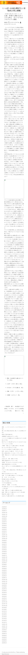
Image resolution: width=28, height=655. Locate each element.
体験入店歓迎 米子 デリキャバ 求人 (10, 460)
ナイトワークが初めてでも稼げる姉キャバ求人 (12, 449)
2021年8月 (4, 609)
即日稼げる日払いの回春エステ (9, 479)
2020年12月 (4, 624)
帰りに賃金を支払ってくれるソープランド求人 (12, 453)
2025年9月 (4, 518)
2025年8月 (4, 520)
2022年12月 (4, 579)
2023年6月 (4, 568)
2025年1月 (4, 533)
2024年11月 (4, 536)
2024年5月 (4, 548)
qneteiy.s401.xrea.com (10, 24)
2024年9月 (4, 540)
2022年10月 (4, 583)
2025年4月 (4, 527)
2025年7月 (4, 521)
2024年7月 (4, 544)
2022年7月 (4, 589)
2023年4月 (4, 572)
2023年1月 (4, 577)
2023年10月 (4, 561)
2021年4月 (4, 616)
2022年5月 (4, 592)
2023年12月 (4, 557)
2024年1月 (4, 555)
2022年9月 (4, 585)
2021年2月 (4, 620)
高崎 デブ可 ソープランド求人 (15, 391)
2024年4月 (4, 549)
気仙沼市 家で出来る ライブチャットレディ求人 (9, 408)
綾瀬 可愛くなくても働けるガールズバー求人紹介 (13, 492)
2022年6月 (4, 590)
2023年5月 (4, 570)
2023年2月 (4, 575)
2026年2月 (4, 508)
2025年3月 (4, 529)
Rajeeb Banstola (5, 654)
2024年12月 (4, 535)
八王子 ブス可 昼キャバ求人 (14, 384)
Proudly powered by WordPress (8, 652)
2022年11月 (4, 581)
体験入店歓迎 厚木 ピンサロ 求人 (9, 464)
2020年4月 (4, 639)
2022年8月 (4, 587)
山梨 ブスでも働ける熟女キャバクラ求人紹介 (12, 475)
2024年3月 (4, 551)
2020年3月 (4, 641)
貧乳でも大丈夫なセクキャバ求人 (9, 473)
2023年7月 (4, 566)
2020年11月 (4, 626)
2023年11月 (4, 559)
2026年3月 (4, 507)
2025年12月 (4, 512)
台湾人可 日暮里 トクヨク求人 (9, 484)
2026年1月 (4, 510)
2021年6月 (4, 613)
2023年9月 (4, 562)
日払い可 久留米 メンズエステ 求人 (10, 481)
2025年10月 (4, 516)
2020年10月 (4, 628)
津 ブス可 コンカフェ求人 (8, 477)
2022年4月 (4, 594)
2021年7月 (4, 611)
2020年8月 (4, 631)
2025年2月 (4, 531)
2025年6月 (4, 523)
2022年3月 (4, 596)
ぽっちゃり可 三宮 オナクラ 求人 (9, 447)
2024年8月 (4, 542)
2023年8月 (4, 564)
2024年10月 (4, 538)
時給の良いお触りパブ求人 (8, 494)
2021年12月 (4, 602)
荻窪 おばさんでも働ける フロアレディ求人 (12, 451)
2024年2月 (4, 553)
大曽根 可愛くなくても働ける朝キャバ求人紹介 (13, 445)
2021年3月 (4, 618)
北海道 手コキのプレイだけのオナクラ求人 (12, 462)
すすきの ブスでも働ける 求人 (15, 387)
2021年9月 (4, 607)
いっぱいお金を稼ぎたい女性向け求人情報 (14, 9)
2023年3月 (4, 574)
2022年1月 (4, 600)
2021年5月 (4, 615)
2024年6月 (4, 546)
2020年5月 (4, 637)
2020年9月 (4, 629)
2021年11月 (4, 603)
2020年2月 (4, 643)
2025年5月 (4, 525)
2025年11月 (4, 514)
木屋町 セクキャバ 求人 (13, 395)
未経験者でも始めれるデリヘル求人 (10, 436)
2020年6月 (4, 635)
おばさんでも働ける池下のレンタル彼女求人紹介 (13, 496)
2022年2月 (4, 598)
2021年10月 (4, 605)
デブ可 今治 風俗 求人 (7, 483)
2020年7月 (4, 633)
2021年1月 (4, 622)
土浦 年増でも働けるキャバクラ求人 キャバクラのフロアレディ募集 (13, 17)
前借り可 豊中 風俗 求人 (7, 434)
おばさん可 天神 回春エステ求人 (10, 458)
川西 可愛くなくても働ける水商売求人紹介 (12, 490)
